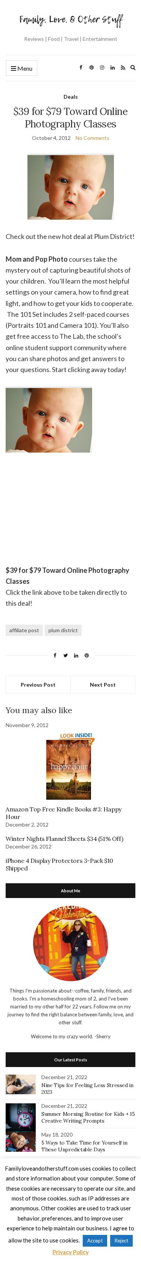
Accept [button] (95, 1241)
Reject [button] (121, 1241)
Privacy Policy (71, 1252)
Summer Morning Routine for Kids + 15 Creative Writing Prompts (88, 1117)
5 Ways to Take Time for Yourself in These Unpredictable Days (84, 1146)
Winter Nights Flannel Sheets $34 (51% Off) (64, 838)
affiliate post (24, 630)
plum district (63, 630)
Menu (24, 68)
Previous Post (38, 684)
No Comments (92, 138)
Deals (71, 96)
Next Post (103, 684)
